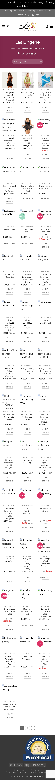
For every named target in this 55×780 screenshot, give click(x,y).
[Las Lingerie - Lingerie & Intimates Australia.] (27, 26)
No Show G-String (45, 509)
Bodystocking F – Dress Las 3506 (27, 371)
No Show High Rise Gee (45, 231)
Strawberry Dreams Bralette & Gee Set (45, 142)
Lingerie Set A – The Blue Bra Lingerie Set (45, 96)
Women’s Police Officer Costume (9, 372)
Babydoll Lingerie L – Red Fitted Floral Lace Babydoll (9, 513)
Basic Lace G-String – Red (9, 705)
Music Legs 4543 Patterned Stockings (45, 562)
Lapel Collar (9, 229)
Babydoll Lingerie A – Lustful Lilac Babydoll (9, 142)
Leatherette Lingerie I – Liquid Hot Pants (45, 278)
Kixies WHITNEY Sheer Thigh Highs (27, 324)
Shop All (21, 11)
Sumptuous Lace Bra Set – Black (9, 611)
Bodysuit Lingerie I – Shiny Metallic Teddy (27, 563)
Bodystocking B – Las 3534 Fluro (27, 95)
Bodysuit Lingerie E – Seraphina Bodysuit (9, 464)
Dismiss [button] (33, 6)
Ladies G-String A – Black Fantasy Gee (45, 613)
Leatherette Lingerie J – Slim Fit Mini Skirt (27, 278)
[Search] (8, 26)
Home (12, 48)
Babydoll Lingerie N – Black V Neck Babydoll (9, 96)
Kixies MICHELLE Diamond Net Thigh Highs (9, 325)
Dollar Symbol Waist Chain (27, 511)
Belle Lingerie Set (45, 321)
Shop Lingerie (10, 11)
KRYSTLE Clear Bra (9, 275)
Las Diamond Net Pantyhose (9, 188)
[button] (3, 26)
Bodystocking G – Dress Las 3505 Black (45, 371)
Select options (9, 109)
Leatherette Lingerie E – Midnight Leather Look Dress (45, 465)
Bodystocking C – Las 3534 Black (9, 417)
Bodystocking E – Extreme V (45, 187)
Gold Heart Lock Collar (9, 559)
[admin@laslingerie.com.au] (33, 15)
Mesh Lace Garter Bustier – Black (45, 660)
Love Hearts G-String (27, 461)
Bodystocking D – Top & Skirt (27, 188)
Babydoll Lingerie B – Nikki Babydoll (27, 142)
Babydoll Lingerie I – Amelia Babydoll (45, 418)
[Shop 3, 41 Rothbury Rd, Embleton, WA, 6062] (29, 15)
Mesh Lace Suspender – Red (27, 659)
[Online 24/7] (37, 15)
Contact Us (21, 15)
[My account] (47, 26)
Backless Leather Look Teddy (27, 611)
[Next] (33, 728)
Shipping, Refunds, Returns (39, 11)
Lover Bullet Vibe (27, 230)
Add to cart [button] (27, 198)
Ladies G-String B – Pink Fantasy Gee (10, 660)
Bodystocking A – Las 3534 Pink (27, 417)
